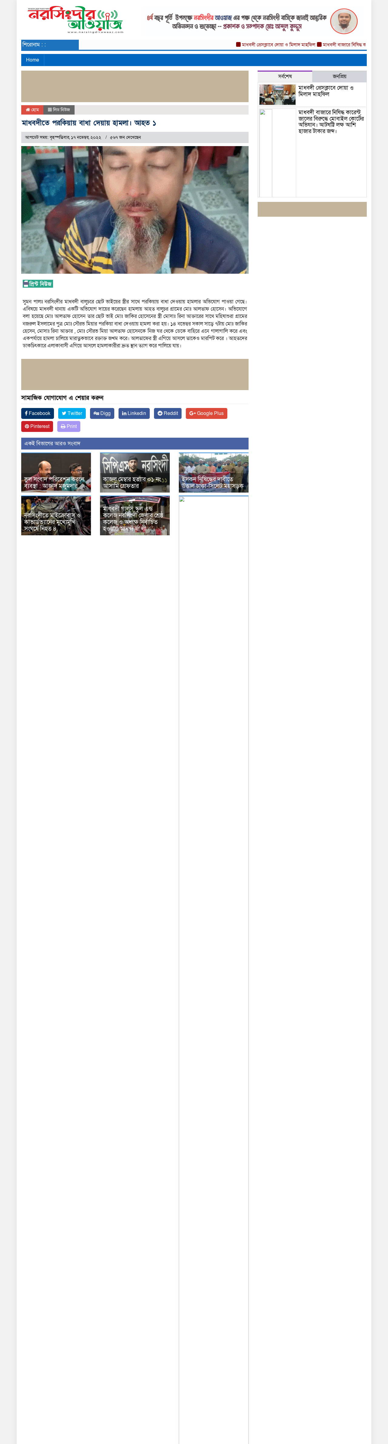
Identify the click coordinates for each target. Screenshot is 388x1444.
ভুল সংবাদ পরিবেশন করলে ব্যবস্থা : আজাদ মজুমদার (54, 483)
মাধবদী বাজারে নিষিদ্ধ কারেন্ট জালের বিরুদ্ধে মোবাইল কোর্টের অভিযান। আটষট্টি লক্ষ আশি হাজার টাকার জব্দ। (331, 122)
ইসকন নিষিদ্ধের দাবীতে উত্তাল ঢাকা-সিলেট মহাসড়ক (213, 483)
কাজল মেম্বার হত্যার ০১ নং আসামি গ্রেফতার (132, 483)
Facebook (39, 413)
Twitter (74, 413)
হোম (34, 110)
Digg (105, 413)
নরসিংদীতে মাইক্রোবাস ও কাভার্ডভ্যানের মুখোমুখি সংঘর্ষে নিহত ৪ (52, 522)
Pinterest (39, 426)
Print (71, 426)
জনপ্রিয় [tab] (339, 76)
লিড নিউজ (61, 110)
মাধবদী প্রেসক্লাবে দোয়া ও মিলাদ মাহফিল (264, 45)
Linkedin (136, 413)
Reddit (170, 413)
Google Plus (210, 413)
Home (32, 60)
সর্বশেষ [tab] (285, 76)
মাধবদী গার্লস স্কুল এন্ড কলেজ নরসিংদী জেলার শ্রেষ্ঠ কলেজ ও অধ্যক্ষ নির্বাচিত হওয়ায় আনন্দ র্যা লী (133, 519)
